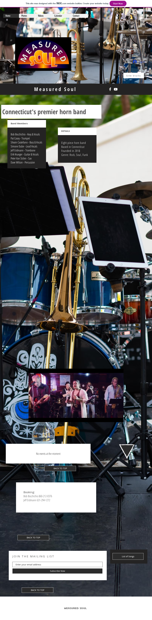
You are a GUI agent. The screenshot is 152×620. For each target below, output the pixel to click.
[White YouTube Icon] (115, 89)
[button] (120, 419)
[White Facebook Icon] (110, 89)
